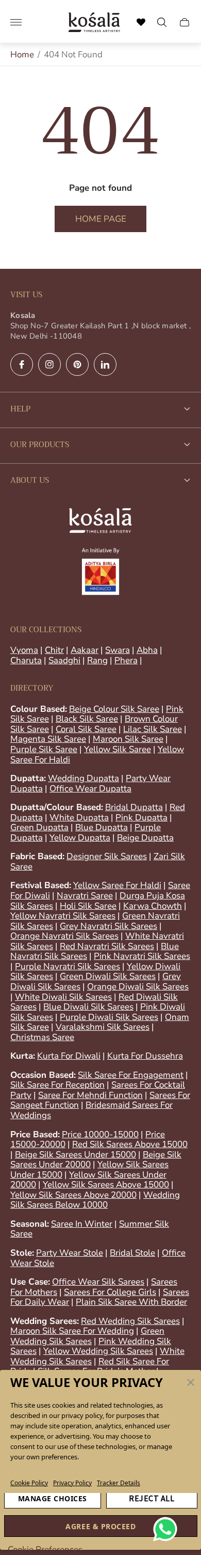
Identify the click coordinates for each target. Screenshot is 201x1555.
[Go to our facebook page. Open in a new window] (21, 364)
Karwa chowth (152, 906)
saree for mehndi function (90, 1095)
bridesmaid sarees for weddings (91, 1110)
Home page (100, 219)
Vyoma (24, 650)
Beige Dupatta (145, 838)
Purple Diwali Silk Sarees (109, 1017)
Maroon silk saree (128, 739)
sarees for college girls (110, 1292)
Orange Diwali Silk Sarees (138, 987)
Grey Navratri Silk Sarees (108, 926)
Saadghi (64, 660)
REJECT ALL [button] (151, 1498)
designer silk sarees (106, 856)
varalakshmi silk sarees (102, 1027)
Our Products (39, 444)
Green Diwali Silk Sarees (108, 976)
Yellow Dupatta (79, 838)
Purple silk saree (43, 749)
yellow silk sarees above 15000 (106, 1185)
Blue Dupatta (101, 827)
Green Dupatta (39, 827)
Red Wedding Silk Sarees (130, 1321)
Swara (117, 650)
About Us (29, 480)
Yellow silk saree (117, 749)
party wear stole (69, 1253)
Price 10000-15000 (100, 1134)
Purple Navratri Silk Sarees (67, 966)
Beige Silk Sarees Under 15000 (75, 1155)
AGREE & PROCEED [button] (100, 1526)
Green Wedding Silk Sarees (87, 1336)
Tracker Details (118, 1482)
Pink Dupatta (141, 818)
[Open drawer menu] (16, 22)
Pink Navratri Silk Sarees (142, 956)
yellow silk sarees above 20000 (73, 1195)
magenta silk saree (48, 739)
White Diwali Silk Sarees (63, 997)
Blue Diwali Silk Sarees (88, 1007)
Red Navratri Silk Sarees (107, 946)
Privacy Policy (72, 1482)
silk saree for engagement (130, 1075)
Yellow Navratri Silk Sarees (62, 916)
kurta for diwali (68, 1056)
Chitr (54, 650)
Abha (147, 650)
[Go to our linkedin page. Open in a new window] (105, 364)
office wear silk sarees (98, 1282)
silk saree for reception (57, 1085)
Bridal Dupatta (134, 807)
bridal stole (132, 1253)
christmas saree (42, 1037)
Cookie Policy (29, 1482)
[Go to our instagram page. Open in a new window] (49, 364)
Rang (97, 660)
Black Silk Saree (87, 719)
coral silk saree (86, 729)
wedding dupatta (83, 778)
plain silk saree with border (131, 1302)
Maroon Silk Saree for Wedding (72, 1331)
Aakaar (84, 650)
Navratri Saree (85, 896)
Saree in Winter (81, 1224)
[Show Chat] (168, 1529)
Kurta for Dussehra (145, 1056)
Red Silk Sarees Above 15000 (130, 1144)
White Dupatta (79, 818)
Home (22, 54)
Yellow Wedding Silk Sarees (98, 1351)
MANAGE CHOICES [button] (52, 1498)
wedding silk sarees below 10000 (95, 1200)
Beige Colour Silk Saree (114, 709)
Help (20, 409)
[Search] (140, 22)
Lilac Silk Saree (152, 729)
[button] (190, 1383)
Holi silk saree (88, 906)
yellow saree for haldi (117, 885)
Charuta (26, 660)
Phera (126, 660)
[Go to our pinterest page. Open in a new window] (77, 364)
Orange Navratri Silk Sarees (64, 936)
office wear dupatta (90, 789)
